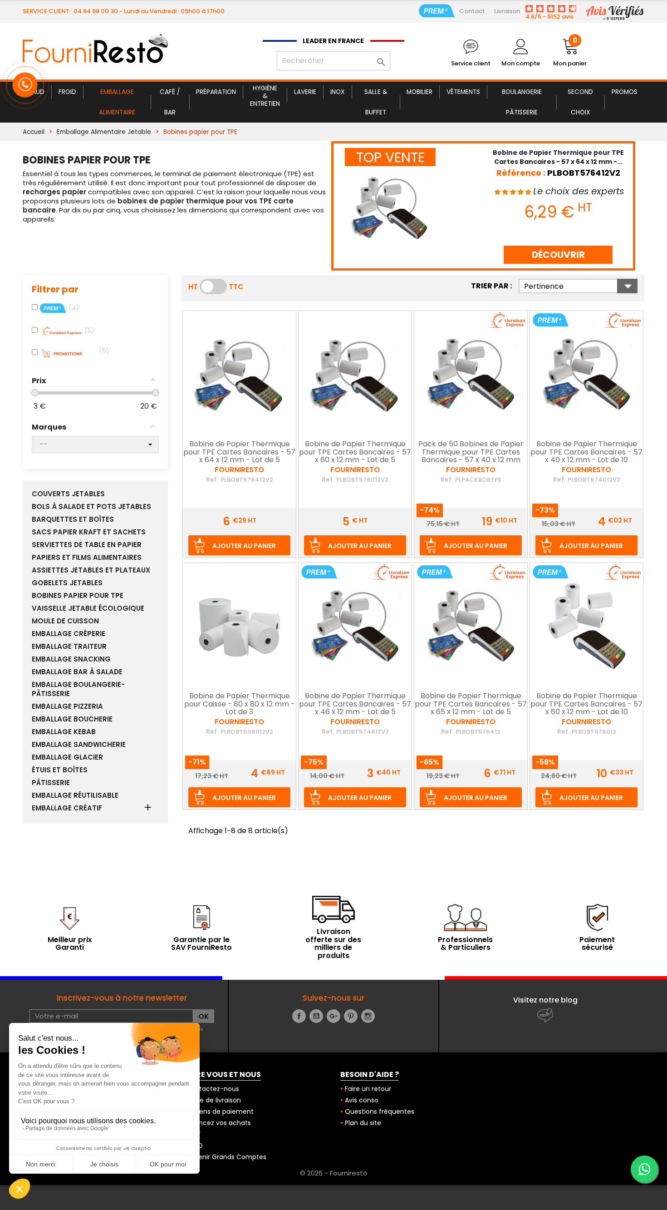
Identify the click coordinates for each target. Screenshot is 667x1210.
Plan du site (363, 1122)
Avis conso (361, 1100)
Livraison (507, 11)
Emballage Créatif (67, 808)
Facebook (299, 1016)
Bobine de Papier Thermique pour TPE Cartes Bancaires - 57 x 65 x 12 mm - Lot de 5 (471, 704)
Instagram (368, 1016)
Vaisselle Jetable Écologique (88, 608)
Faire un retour (368, 1088)
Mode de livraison (213, 1100)
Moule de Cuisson (65, 621)
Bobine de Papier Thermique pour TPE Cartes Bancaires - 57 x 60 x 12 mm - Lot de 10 (586, 704)
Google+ (333, 1016)
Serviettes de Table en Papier (87, 544)
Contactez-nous (212, 1088)
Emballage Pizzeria (67, 706)
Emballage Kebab (64, 731)
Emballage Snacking (71, 659)
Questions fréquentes (379, 1111)
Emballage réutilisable (75, 795)
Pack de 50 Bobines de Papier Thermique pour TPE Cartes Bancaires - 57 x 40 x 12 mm (471, 452)
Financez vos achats (218, 1122)
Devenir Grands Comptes (226, 1156)
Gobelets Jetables (67, 583)
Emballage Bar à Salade (77, 672)
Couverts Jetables (68, 494)
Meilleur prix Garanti (70, 943)
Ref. (212, 479)
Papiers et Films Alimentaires (87, 557)
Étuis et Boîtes (60, 770)
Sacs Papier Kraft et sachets (89, 532)
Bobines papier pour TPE (77, 595)
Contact (472, 11)
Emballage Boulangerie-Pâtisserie (78, 689)
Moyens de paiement (220, 1111)
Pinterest (351, 1016)
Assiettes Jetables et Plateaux (91, 570)
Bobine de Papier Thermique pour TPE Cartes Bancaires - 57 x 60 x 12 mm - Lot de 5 (355, 452)
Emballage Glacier (67, 757)
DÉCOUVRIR (558, 254)
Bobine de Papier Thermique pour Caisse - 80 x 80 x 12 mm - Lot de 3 (239, 704)
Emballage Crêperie (68, 633)
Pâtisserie (51, 782)
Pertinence (580, 286)
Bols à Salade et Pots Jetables (91, 506)
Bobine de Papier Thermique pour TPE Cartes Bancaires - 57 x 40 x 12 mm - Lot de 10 (586, 452)
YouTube (316, 1016)
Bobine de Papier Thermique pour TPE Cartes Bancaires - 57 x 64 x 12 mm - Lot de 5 (239, 452)
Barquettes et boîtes (73, 519)
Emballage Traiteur (69, 646)
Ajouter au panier (244, 545)
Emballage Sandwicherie (79, 744)
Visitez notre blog (545, 1000)
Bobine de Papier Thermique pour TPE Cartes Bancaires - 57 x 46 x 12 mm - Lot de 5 (355, 704)
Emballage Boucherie (72, 719)
